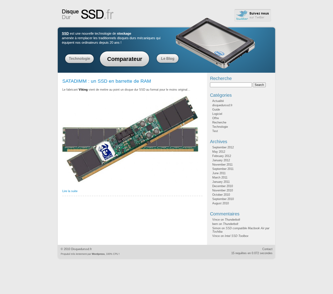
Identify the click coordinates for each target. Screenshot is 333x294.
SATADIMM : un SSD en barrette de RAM (106, 81)
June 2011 (219, 173)
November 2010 (222, 190)
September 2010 (223, 199)
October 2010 (221, 194)
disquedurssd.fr (222, 105)
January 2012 (221, 160)
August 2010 (220, 203)
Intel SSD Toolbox (237, 236)
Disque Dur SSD (88, 14)
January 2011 (221, 181)
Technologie (79, 58)
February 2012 (221, 156)
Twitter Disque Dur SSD (252, 15)
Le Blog (167, 58)
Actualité (218, 101)
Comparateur (124, 59)
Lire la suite (69, 191)
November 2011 (222, 164)
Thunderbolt (232, 219)
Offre (215, 118)
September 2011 (223, 169)
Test (215, 131)
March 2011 (219, 177)
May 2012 (218, 151)
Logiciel (217, 114)
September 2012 (223, 147)
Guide (216, 109)
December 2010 (222, 186)
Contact (267, 249)
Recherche (219, 122)
